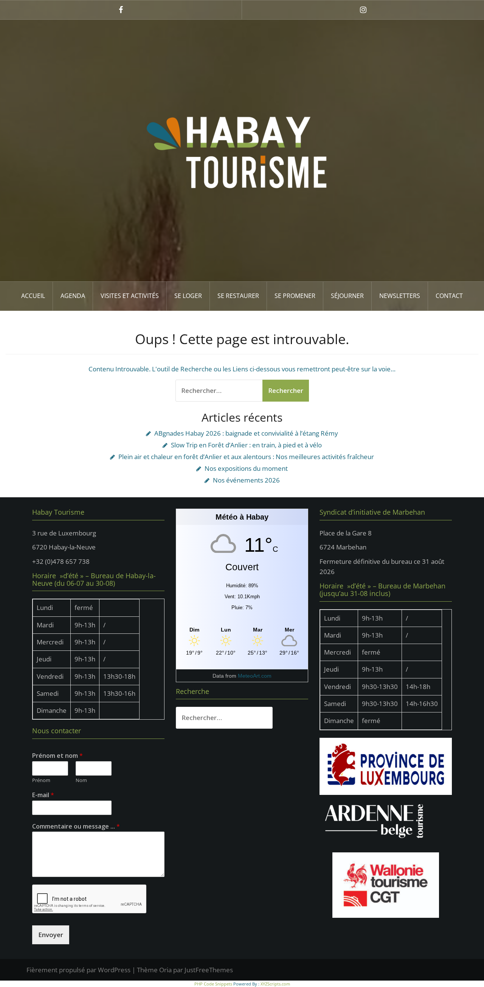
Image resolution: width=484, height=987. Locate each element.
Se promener (295, 296)
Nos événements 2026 (246, 480)
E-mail (43, 795)
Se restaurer (238, 296)
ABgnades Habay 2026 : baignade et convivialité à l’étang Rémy (246, 433)
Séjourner (347, 296)
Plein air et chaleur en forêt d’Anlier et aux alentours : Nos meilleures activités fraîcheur (246, 456)
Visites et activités (130, 296)
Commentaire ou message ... (76, 826)
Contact (449, 296)
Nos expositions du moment (246, 468)
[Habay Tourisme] (242, 150)
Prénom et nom (57, 756)
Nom (81, 780)
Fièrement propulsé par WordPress (78, 969)
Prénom (41, 780)
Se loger (188, 296)
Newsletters (399, 296)
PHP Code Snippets (213, 984)
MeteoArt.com (254, 676)
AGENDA (72, 296)
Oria (165, 969)
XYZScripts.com (275, 984)
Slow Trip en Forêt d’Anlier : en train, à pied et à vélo (246, 445)
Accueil (33, 296)
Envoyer (50, 934)
